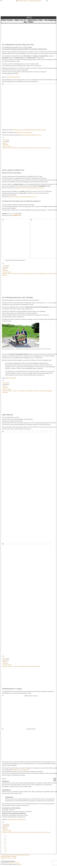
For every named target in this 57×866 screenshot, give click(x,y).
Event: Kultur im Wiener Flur (13, 170)
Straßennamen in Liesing (12, 689)
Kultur (21, 273)
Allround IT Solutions (14, 862)
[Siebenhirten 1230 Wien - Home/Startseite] (28, 8)
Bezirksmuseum (21, 832)
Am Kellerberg (20, 390)
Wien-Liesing (47, 273)
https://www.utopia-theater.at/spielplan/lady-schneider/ (29, 187)
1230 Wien (4, 273)
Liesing (25, 273)
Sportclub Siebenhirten (39, 147)
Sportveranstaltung (39, 273)
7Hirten (4, 147)
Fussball (8, 147)
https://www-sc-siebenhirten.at (24, 132)
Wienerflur (4, 275)
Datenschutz (8, 854)
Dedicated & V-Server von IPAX (8, 858)
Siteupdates (8, 856)
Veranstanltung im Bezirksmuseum (17, 819)
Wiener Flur (53, 273)
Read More (5, 144)
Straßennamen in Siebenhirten (21, 769)
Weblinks (14, 856)
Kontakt (2, 854)
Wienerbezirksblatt (11, 378)
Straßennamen (39, 832)
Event (18, 273)
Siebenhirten (30, 147)
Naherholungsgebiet (47, 390)
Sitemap (3, 856)
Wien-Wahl (37, 666)
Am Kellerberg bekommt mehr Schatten (17, 297)
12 (6, 847)
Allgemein (4, 143)
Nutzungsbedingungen (17, 854)
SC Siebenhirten (22, 147)
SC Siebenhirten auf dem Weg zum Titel (18, 45)
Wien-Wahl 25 (7, 415)
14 (6, 850)
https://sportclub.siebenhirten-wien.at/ (31, 135)
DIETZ (20, 864)
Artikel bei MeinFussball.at (13, 77)
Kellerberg (35, 390)
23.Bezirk (10, 273)
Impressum (27, 854)
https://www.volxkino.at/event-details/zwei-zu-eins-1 (23, 196)
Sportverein (48, 147)
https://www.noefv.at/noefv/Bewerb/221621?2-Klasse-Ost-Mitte (29, 129)
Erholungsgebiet (28, 390)
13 (6, 848)
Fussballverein (14, 147)
